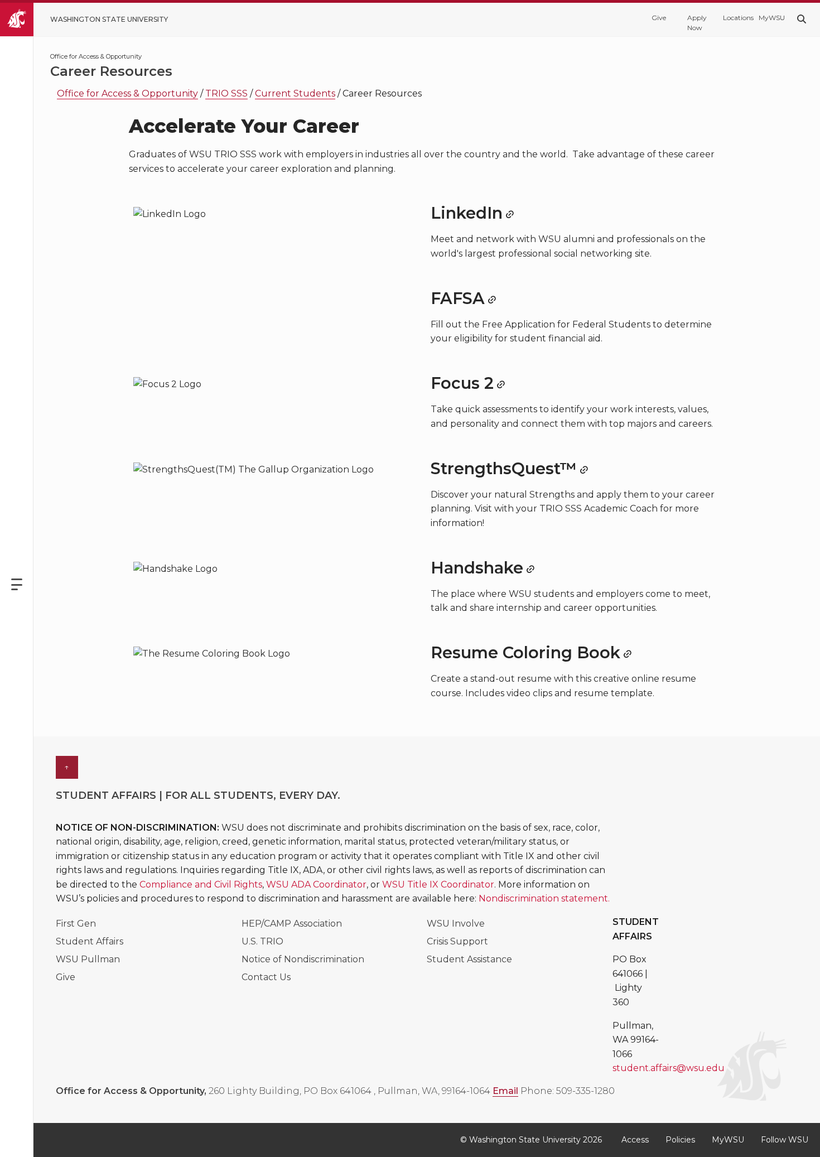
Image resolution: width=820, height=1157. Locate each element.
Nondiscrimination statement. (544, 898)
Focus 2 (462, 383)
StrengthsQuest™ (504, 468)
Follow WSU (784, 1140)
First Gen (76, 923)
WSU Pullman (88, 959)
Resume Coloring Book (525, 652)
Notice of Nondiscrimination (303, 959)
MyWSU (771, 17)
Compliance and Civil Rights (200, 884)
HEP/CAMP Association (292, 923)
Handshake (477, 567)
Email (505, 1091)
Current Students (295, 93)
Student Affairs (89, 941)
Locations (735, 17)
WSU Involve (456, 923)
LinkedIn (467, 213)
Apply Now (697, 22)
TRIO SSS (226, 93)
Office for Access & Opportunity (127, 93)
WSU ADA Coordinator (316, 884)
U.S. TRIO (262, 941)
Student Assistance (469, 959)
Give (659, 17)
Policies (680, 1140)
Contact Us (266, 977)
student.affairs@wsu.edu (668, 1068)
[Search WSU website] (801, 19)
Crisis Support (457, 941)
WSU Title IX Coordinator (438, 884)
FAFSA (458, 298)
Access (635, 1140)
